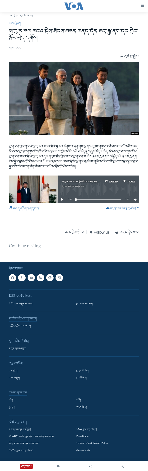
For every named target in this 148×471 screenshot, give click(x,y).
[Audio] (90, 466)
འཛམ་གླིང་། (15, 23)
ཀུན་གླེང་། (13, 371)
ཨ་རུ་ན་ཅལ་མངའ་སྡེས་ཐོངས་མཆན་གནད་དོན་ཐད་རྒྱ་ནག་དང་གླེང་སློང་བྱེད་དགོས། (98, 182)
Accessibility (83, 450)
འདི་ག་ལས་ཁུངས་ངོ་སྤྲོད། (20, 430)
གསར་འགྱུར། (14, 378)
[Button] (129, 57)
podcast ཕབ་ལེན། (84, 304)
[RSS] (40, 277)
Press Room (82, 437)
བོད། (11, 400)
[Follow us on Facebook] (12, 277)
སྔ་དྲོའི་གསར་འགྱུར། (17, 348)
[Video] (59, 466)
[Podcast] (50, 277)
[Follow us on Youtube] (31, 277)
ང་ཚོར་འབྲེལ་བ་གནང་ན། (20, 326)
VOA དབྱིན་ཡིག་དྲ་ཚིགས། (21, 450)
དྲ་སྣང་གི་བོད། (82, 371)
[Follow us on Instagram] (59, 277)
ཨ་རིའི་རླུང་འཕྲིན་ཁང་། (75, 187)
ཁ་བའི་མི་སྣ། (81, 378)
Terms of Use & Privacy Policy (92, 444)
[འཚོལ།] (122, 466)
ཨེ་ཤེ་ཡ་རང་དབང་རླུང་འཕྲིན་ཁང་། (24, 444)
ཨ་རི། (78, 400)
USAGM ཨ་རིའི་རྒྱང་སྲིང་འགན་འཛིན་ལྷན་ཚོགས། (31, 437)
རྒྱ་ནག (12, 407)
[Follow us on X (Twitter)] (21, 277)
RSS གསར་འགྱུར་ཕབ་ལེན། (21, 304)
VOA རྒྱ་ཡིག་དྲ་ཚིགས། (86, 430)
